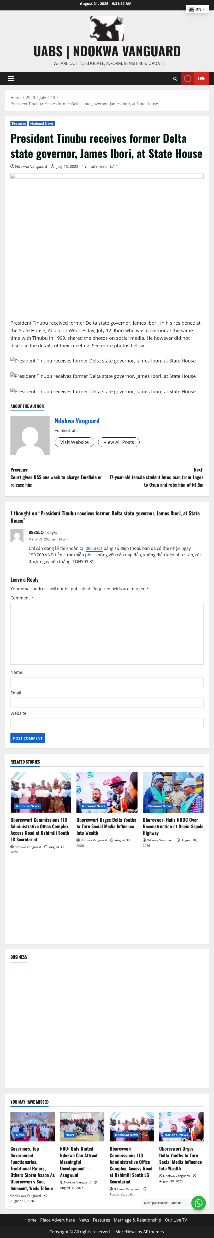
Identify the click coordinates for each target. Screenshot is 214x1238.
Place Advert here (57, 1220)
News (20, 1135)
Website (18, 713)
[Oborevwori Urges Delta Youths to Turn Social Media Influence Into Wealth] (106, 792)
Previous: (56, 477)
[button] (10, 78)
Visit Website (74, 442)
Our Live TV (176, 1220)
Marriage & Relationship (137, 1220)
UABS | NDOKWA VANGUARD (107, 50)
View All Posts (119, 442)
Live (201, 78)
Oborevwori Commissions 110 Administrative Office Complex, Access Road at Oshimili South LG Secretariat (39, 829)
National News (42, 123)
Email (15, 693)
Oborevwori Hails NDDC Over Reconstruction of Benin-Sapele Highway (173, 826)
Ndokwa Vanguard (31, 166)
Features (19, 123)
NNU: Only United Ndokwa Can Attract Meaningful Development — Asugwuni (79, 1161)
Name (16, 672)
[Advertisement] (107, 901)
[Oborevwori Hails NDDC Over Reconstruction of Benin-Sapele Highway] (173, 792)
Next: (156, 477)
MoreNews (125, 1232)
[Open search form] (175, 79)
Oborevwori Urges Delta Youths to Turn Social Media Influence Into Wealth (106, 826)
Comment (21, 598)
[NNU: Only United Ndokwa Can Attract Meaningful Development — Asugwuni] (82, 1126)
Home (31, 1220)
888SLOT (37, 532)
